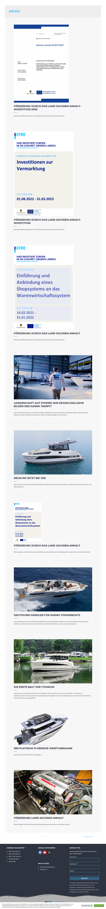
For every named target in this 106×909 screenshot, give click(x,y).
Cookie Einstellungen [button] (87, 905)
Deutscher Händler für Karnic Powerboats (47, 615)
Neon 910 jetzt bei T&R (30, 478)
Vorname (73, 857)
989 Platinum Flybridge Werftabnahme (43, 748)
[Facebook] (40, 852)
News (15, 112)
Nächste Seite (89, 837)
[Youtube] (45, 852)
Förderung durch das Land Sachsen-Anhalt (47, 333)
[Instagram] (49, 852)
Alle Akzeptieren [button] (99, 905)
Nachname (73, 864)
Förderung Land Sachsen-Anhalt (39, 817)
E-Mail (72, 871)
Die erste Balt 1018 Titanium (34, 687)
